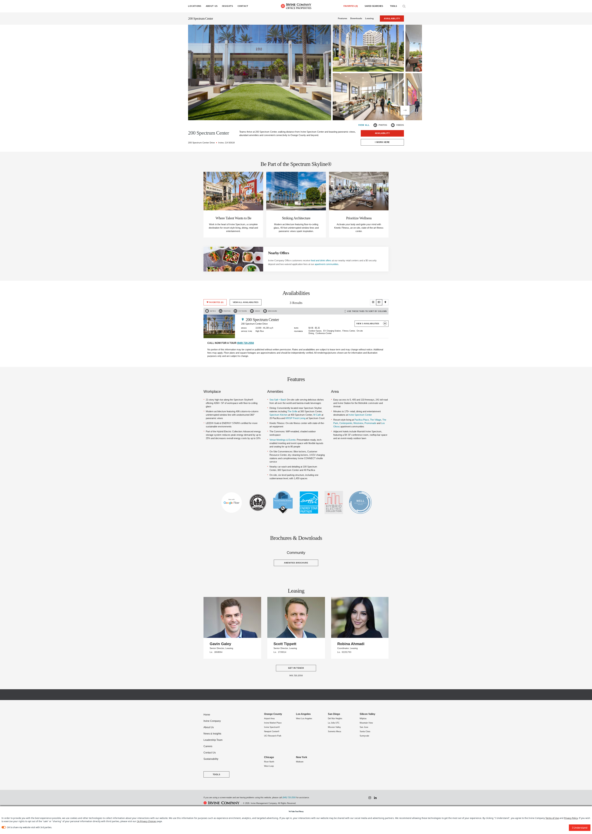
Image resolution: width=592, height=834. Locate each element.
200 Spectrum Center (200, 18)
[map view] (385, 302)
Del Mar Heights (335, 718)
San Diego (334, 714)
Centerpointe (345, 423)
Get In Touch (296, 668)
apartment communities (326, 264)
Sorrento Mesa (334, 731)
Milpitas (363, 718)
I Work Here (382, 142)
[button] (405, 110)
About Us (209, 727)
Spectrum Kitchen (278, 414)
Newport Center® (271, 731)
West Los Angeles (304, 718)
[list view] (373, 302)
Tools (393, 6)
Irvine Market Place (273, 723)
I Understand (579, 827)
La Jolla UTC (333, 723)
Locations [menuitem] (194, 6)
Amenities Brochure (296, 563)
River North (269, 762)
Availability (382, 133)
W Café (317, 414)
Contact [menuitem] (243, 6)
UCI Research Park (272, 736)
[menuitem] (374, 6)
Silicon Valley (367, 714)
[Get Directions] (243, 319)
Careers (208, 746)
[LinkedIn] (375, 798)
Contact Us (210, 752)
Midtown (299, 762)
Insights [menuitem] (227, 6)
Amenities (275, 391)
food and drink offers (321, 260)
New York (301, 757)
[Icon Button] (375, 125)
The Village (375, 419)
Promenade (370, 423)
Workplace (212, 391)
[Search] (404, 6)
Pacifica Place (361, 419)
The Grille (292, 411)
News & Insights (212, 733)
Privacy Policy (571, 818)
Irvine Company (212, 721)
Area (335, 391)
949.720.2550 (296, 675)
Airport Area (269, 718)
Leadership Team (213, 740)
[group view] (379, 302)
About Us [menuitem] (212, 6)
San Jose (364, 727)
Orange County (273, 714)
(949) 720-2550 (245, 343)
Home (207, 714)
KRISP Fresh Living (295, 418)
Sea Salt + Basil (277, 399)
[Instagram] (369, 798)
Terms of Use (552, 818)
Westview (358, 423)
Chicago (269, 757)
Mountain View (366, 723)
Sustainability (211, 759)
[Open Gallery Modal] (259, 72)
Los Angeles (303, 714)
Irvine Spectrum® (272, 727)
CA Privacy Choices (146, 821)
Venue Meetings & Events (282, 439)
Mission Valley (334, 727)
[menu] (194, 6)
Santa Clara (365, 731)
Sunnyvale (364, 736)
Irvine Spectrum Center (360, 414)
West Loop (269, 766)
